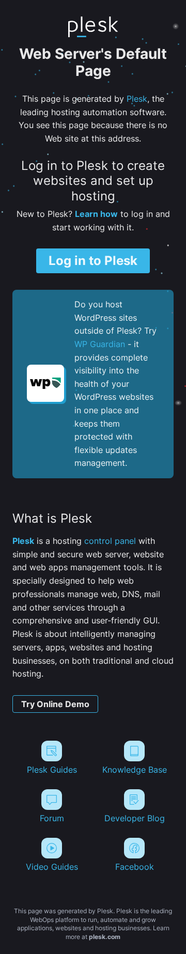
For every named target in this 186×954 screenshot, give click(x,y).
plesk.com (104, 937)
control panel (110, 541)
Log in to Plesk (93, 260)
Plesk (137, 98)
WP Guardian (99, 344)
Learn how (96, 214)
